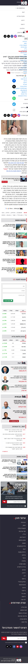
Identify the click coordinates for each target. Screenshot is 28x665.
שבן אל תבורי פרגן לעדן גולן (16, 163)
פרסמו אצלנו (23, 619)
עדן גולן (9, 215)
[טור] (21, 270)
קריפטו (24, 555)
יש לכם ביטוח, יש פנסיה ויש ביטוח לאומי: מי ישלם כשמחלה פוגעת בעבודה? (9, 468)
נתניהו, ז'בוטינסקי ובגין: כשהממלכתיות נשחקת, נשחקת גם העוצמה (17, 386)
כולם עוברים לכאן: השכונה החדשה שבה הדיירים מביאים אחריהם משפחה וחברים (9, 476)
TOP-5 (24, 591)
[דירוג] (21, 235)
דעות (23, 12)
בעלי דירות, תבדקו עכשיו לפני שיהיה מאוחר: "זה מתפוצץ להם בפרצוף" (9, 461)
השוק (19, 5)
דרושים (24, 596)
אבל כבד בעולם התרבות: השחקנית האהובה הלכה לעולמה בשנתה (8, 260)
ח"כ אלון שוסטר (22, 371)
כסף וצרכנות (22, 531)
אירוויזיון (13, 212)
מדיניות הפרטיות (22, 616)
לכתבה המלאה (4, 181)
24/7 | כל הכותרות (18, 426)
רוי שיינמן (13, 238)
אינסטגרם (19, 212)
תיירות (24, 588)
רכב (25, 576)
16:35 (24, 447)
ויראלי (24, 558)
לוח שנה (23, 599)
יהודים (7, 212)
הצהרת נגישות (23, 613)
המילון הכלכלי (22, 582)
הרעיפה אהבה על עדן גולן (13, 171)
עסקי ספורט (22, 564)
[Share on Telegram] (14, 104)
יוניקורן (5, 169)
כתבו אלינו (24, 607)
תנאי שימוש (23, 610)
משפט (24, 543)
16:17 (24, 434)
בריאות (24, 579)
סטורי (14, 215)
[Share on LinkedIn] (14, 92)
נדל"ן (24, 534)
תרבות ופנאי (22, 51)
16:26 (24, 438)
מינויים (24, 570)
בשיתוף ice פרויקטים (12, 464)
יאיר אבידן (24, 390)
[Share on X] (14, 86)
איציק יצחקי (13, 229)
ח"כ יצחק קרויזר (22, 381)
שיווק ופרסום (22, 540)
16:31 (24, 443)
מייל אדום (24, 622)
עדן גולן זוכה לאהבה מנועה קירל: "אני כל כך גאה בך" (11, 179)
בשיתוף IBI (13, 272)
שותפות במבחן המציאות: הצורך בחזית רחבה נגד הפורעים (18, 368)
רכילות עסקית (22, 552)
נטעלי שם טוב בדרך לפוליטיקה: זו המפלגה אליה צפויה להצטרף (9, 252)
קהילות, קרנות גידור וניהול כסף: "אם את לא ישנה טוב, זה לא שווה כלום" (8, 269)
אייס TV (23, 593)
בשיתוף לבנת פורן (12, 471)
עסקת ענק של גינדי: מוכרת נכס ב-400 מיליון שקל (9, 226)
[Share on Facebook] (14, 81)
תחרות (3, 215)
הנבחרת (19, 2)
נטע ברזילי (20, 215)
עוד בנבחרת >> (14, 421)
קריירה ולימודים (21, 567)
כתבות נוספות (21, 457)
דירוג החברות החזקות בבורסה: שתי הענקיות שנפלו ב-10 (9, 234)
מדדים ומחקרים (21, 546)
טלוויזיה (24, 561)
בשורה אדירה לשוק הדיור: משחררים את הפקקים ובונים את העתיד (18, 377)
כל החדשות (5, 451)
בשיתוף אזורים (13, 478)
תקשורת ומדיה (22, 528)
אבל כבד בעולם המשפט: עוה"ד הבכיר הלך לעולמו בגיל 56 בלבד (8, 243)
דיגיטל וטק (23, 537)
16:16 (24, 429)
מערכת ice (24, 73)
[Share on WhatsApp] (14, 98)
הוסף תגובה (7, 300)
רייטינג (24, 573)
